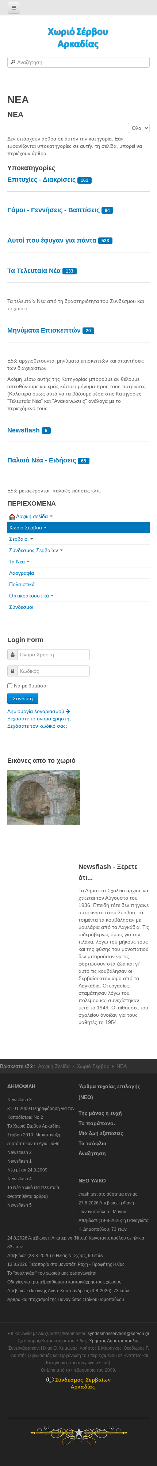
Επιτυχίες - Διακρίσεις (42, 179)
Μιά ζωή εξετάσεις (100, 1133)
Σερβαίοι (18, 539)
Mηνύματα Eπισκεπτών (44, 330)
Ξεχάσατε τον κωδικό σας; (37, 726)
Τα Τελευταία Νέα (34, 270)
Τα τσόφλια (92, 1143)
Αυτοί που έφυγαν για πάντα (52, 240)
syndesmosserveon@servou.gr (118, 1333)
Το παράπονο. (96, 1123)
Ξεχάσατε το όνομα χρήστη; (39, 718)
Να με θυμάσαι (30, 686)
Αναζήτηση (92, 1153)
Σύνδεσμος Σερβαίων (33, 550)
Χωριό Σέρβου (25, 527)
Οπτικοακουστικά (29, 596)
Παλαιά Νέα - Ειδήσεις (41, 460)
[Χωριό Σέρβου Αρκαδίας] (78, 37)
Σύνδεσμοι (21, 607)
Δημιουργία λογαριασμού (36, 711)
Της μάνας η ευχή (100, 1113)
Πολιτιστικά (22, 584)
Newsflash (23, 430)
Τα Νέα (17, 562)
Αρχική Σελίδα (54, 1066)
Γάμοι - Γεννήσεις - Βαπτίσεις (53, 210)
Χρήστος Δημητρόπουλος (114, 1340)
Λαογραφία (21, 573)
